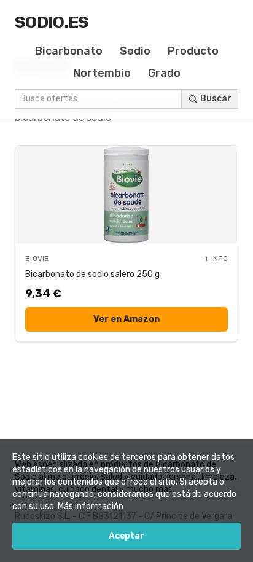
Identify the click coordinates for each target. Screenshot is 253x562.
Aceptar (126, 536)
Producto (193, 51)
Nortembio (102, 73)
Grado (164, 73)
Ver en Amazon (126, 319)
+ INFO (216, 258)
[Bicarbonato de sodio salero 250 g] (126, 195)
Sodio (135, 51)
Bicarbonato (69, 51)
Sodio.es (52, 22)
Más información (90, 506)
